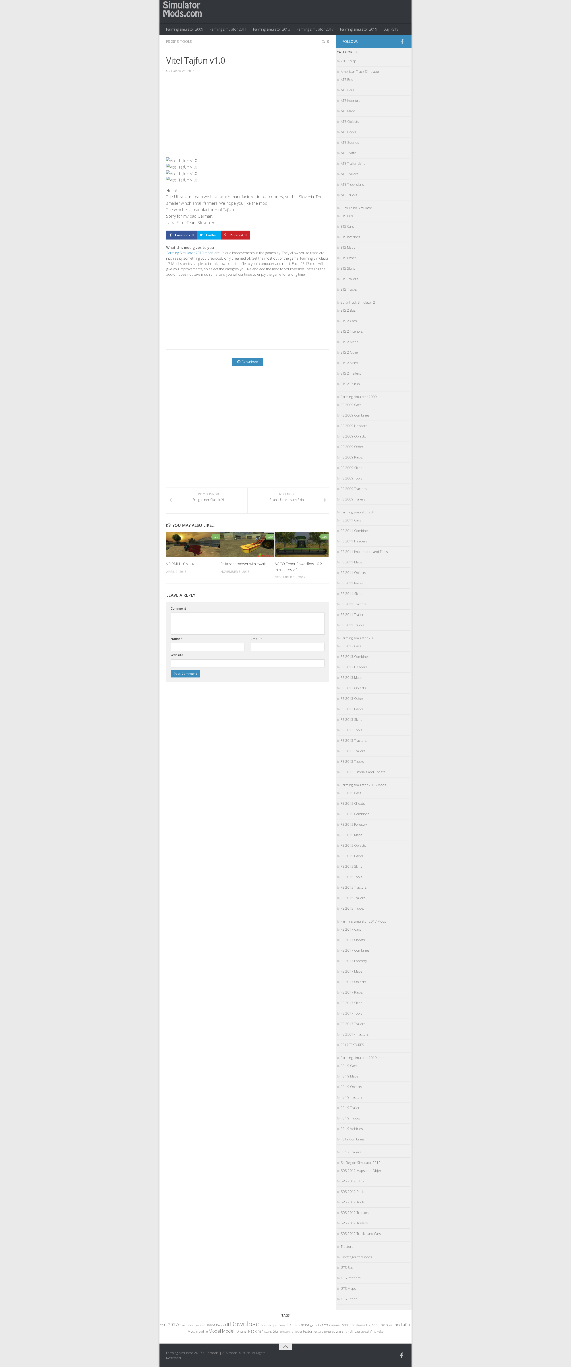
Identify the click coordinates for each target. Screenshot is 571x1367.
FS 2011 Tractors (354, 604)
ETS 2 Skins (349, 363)
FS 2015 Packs (352, 856)
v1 (371, 1331)
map (383, 1324)
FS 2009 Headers (354, 425)
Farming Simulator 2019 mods (189, 252)
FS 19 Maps (349, 1076)
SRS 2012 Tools (353, 1202)
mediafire (402, 1325)
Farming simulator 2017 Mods (363, 921)
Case (190, 1325)
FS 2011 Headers (354, 541)
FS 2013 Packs (352, 709)
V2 (375, 1331)
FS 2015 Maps (351, 835)
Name (177, 639)
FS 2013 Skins (351, 719)
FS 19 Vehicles (352, 1128)
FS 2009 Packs (352, 457)
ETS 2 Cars (349, 321)
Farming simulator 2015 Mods (363, 785)
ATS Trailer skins (353, 163)
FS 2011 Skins (351, 593)
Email (256, 639)
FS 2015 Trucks (352, 908)
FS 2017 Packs (352, 992)
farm (297, 1325)
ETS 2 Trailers (351, 373)
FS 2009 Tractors (354, 488)
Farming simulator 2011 (228, 29)
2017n (174, 1325)
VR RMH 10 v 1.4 (180, 563)
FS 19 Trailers (351, 1107)
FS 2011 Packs (352, 583)
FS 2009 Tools (351, 478)
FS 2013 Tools (179, 41)
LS (368, 1325)
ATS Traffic (348, 153)
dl (227, 1324)
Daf (202, 1325)
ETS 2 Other (350, 352)
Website (177, 655)
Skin (276, 1331)
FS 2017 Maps (351, 971)
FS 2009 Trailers (353, 499)
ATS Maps (348, 111)
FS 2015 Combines (355, 814)
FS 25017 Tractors (355, 1034)
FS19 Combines (353, 1139)
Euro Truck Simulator (356, 208)
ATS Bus (347, 79)
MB (390, 1325)
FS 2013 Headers (354, 667)
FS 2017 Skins (351, 1002)
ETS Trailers (349, 279)
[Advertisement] (247, 118)
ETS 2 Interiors (352, 331)
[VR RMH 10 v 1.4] (193, 544)
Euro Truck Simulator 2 (358, 302)
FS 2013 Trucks (352, 761)
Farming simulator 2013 (271, 29)
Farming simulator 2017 (315, 29)
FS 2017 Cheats (353, 940)
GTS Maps (348, 1288)
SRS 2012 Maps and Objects (362, 1170)
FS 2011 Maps (351, 562)
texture (318, 1331)
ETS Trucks (349, 289)
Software (285, 1331)
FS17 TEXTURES (352, 1044)
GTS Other (349, 1299)
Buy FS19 (390, 29)
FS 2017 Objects (353, 981)
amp (184, 1325)
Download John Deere (273, 1325)
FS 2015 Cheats (353, 803)
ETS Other (348, 258)
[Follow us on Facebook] (402, 41)
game (313, 1325)
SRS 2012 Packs (353, 1191)
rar (260, 1331)
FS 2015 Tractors (354, 887)
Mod (191, 1331)
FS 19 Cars (349, 1065)
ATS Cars (347, 90)
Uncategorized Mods (356, 1257)
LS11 (374, 1325)
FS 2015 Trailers (353, 898)
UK (347, 1331)
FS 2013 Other (352, 698)
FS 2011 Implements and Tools (364, 551)
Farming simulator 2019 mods (363, 1057)
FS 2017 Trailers (353, 1023)
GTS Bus (347, 1267)
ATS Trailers (349, 174)
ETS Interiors (350, 237)
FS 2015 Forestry (354, 824)
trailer (340, 1331)
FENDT (305, 1325)
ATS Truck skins (352, 184)
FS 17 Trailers (351, 1152)
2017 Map (348, 61)
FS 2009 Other (352, 446)
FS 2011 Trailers (353, 614)
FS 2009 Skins (351, 467)
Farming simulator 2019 (358, 29)
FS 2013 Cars (351, 646)
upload (365, 1331)
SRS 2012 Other (353, 1181)
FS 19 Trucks (350, 1118)
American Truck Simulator (360, 71)
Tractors (347, 1246)
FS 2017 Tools (351, 1013)
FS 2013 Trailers (353, 751)
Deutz (220, 1325)
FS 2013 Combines (355, 656)
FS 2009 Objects (353, 436)
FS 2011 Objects (353, 572)
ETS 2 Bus (348, 310)
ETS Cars (347, 226)
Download (245, 1323)
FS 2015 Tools (351, 877)
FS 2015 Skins (351, 866)
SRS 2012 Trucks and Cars (361, 1233)
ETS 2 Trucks (350, 383)
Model (215, 1331)
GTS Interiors (351, 1278)
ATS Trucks (349, 195)
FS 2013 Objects (353, 688)
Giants (323, 1324)
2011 (163, 1325)
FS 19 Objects (351, 1086)
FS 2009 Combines (355, 415)
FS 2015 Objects (353, 845)
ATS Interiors (350, 100)
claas (196, 1325)
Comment (178, 608)
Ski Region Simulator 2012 (361, 1162)
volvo (380, 1332)
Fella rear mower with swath (243, 563)
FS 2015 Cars (351, 793)
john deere (357, 1325)
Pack (252, 1331)
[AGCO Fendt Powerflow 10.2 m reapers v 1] (302, 544)
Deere (210, 1324)
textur (307, 1331)
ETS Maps (348, 247)
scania (268, 1332)
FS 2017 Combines (355, 950)
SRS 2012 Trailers (354, 1223)
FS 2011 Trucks (352, 625)
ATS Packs (348, 132)
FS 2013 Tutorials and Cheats (363, 772)
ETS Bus (347, 216)
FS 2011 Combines (355, 530)
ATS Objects (350, 121)
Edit (290, 1325)
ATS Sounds (350, 142)
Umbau (355, 1331)
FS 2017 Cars (351, 929)
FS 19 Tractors (352, 1097)
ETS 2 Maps (349, 342)
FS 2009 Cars (351, 404)
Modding (202, 1332)
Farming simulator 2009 (184, 29)
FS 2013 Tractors (354, 740)
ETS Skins (348, 268)
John (344, 1324)
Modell (229, 1331)
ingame (334, 1325)
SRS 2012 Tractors (355, 1212)
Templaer (296, 1332)
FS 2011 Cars (351, 520)
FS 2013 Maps (351, 677)
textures (329, 1331)
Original (241, 1331)
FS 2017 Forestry (354, 961)
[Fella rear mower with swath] (247, 544)
